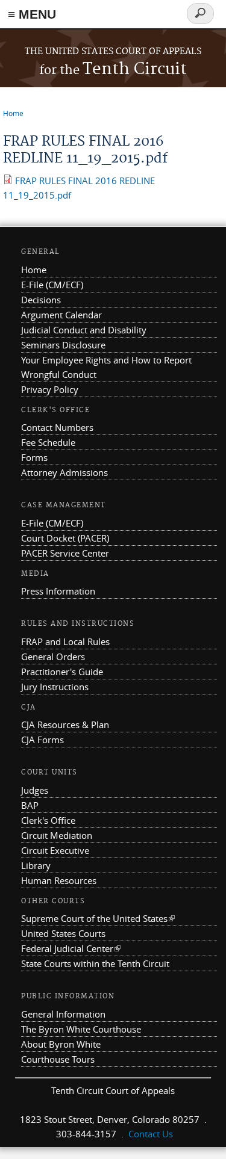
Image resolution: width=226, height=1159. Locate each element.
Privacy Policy (49, 389)
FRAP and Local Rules (65, 641)
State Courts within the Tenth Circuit (95, 963)
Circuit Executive (55, 850)
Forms (34, 457)
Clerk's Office (48, 820)
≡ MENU (32, 14)
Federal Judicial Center (71, 948)
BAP (30, 805)
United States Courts (63, 933)
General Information (63, 1014)
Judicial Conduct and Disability (83, 330)
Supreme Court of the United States (98, 918)
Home (13, 113)
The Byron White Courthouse (81, 1029)
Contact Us (150, 1134)
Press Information (58, 591)
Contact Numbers (57, 427)
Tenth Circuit (113, 69)
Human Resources (58, 880)
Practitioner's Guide (62, 672)
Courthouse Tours (58, 1059)
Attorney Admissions (64, 472)
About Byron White (61, 1044)
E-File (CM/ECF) (52, 285)
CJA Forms (42, 740)
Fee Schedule (48, 442)
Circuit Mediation (56, 835)
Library (36, 865)
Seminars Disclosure (63, 345)
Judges (34, 790)
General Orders (53, 657)
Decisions (41, 300)
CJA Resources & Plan (65, 725)
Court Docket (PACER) (65, 538)
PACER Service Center (65, 553)
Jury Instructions (55, 687)
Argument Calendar (61, 315)
